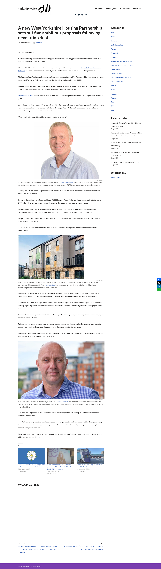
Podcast (114, 94)
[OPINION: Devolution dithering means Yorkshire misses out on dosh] (31, 456)
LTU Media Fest (117, 82)
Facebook (126, 9)
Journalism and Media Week (121, 61)
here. (38, 437)
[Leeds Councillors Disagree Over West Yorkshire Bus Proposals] (90, 456)
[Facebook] (79, 14)
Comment (115, 41)
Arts (112, 33)
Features (114, 57)
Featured (114, 53)
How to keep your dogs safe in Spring (125, 162)
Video (113, 110)
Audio (113, 37)
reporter (39, 43)
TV (112, 106)
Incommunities (49, 285)
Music (113, 86)
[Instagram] (82, 14)
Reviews (114, 98)
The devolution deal (25, 95)
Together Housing (66, 182)
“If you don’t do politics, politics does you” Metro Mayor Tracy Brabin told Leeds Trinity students (59, 467)
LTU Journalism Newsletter (121, 77)
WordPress (37, 566)
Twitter (100, 9)
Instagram (112, 9)
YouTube (138, 9)
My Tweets (115, 178)
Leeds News (115, 69)
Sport (113, 102)
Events (113, 49)
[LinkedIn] (159, 286)
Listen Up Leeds (117, 73)
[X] (159, 282)
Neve (20, 566)
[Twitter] (75, 14)
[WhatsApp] (159, 289)
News (113, 90)
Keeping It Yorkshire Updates (122, 65)
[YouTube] (85, 14)
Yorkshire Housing (62, 402)
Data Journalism (117, 45)
